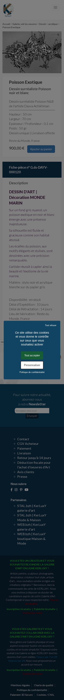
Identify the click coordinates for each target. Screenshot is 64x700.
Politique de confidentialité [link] (32, 372)
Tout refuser (50, 325)
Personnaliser (32, 365)
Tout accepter (32, 355)
